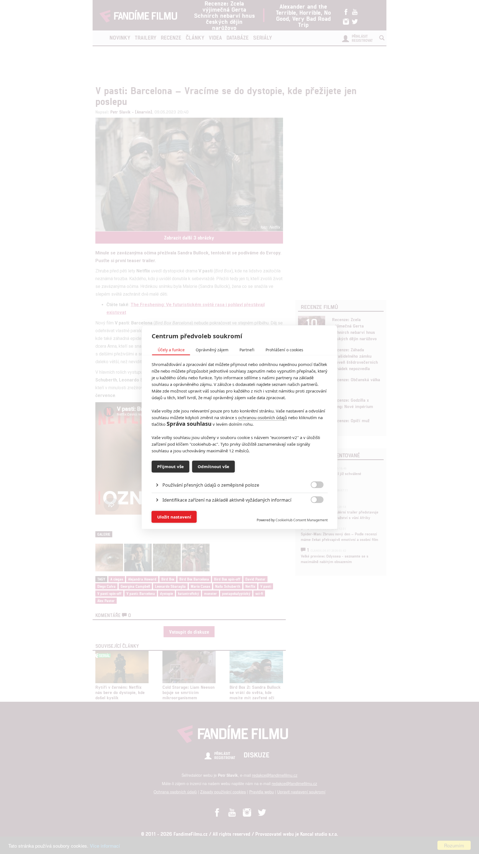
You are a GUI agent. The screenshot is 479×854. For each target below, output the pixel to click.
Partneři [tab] (247, 349)
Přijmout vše (170, 466)
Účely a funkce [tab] (171, 349)
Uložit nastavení (174, 517)
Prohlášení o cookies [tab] (284, 349)
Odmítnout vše (213, 466)
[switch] (312, 514)
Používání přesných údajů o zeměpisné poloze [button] (210, 485)
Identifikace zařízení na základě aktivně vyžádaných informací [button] (226, 500)
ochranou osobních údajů (262, 417)
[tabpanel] (240, 472)
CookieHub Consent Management (302, 519)
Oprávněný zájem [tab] (212, 349)
